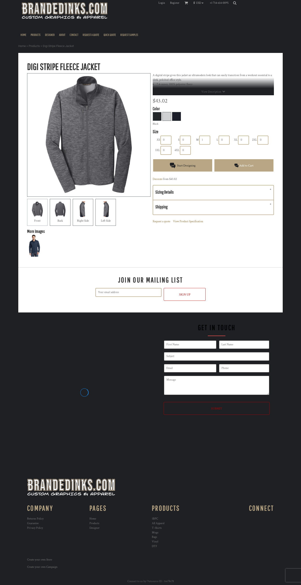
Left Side (106, 221)
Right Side (83, 221)
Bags (154, 537)
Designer (94, 528)
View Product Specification (188, 221)
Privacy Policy (35, 528)
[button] (199, 2)
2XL (254, 140)
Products (34, 46)
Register (174, 3)
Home (22, 46)
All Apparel (158, 523)
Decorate (157, 179)
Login (161, 3)
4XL (177, 150)
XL (236, 140)
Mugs (155, 533)
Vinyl (155, 542)
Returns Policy (35, 519)
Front (37, 221)
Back (60, 221)
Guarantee (33, 523)
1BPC (155, 519)
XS (158, 140)
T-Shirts (157, 528)
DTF (154, 546)
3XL (157, 150)
